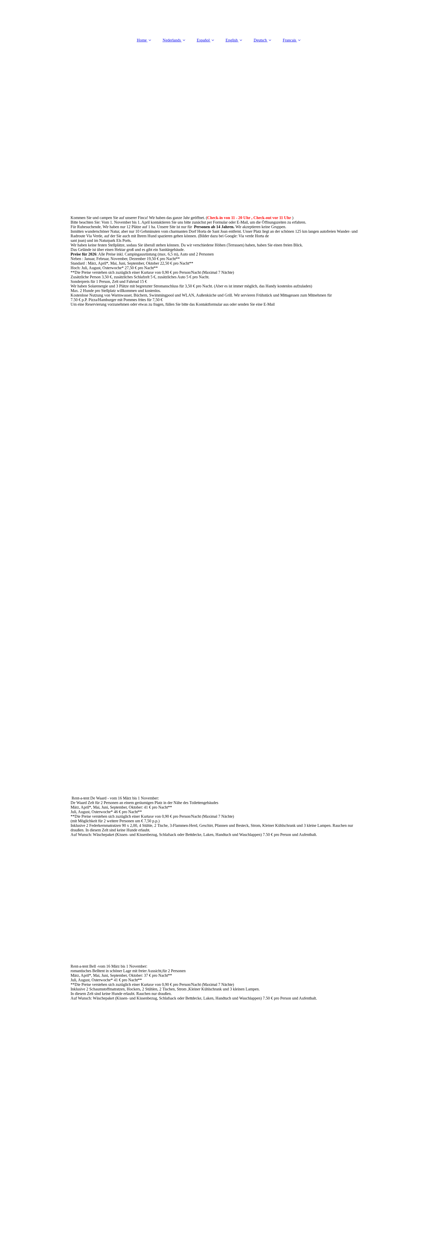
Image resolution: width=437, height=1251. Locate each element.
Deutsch (260, 40)
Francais (289, 40)
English (232, 40)
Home (142, 40)
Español (203, 40)
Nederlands (172, 40)
